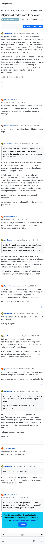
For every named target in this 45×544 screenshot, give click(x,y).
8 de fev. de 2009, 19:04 (27, 369)
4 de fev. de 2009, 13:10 (30, 33)
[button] (3, 541)
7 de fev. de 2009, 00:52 (30, 336)
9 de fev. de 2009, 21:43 (30, 391)
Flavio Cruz (8, 286)
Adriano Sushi (9, 126)
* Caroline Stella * (10, 100)
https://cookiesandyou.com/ (25, 520)
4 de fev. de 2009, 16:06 (30, 313)
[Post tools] (42, 93)
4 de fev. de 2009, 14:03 (31, 126)
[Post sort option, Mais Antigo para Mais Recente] (4, 26)
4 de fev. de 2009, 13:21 (19, 102)
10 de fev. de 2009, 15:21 (30, 466)
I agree (22, 524)
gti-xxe (6, 369)
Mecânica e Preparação (11, 19)
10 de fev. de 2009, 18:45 (19, 497)
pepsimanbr (8, 33)
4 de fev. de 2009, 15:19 (19, 219)
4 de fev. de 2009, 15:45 (30, 240)
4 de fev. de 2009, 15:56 (30, 286)
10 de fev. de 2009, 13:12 (19, 451)
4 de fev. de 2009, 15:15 (30, 144)
